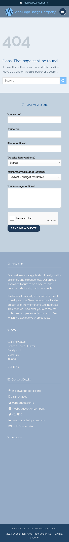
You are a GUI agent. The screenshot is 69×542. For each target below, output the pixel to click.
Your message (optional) (22, 186)
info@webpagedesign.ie (35, 2)
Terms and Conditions (44, 528)
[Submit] (63, 80)
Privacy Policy (20, 528)
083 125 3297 (19, 396)
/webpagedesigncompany (28, 408)
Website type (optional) (21, 157)
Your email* (14, 129)
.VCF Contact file (22, 426)
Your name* (14, 114)
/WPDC (17, 414)
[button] (62, 11)
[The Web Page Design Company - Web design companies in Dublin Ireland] (30, 12)
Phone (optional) (17, 143)
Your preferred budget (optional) (27, 171)
